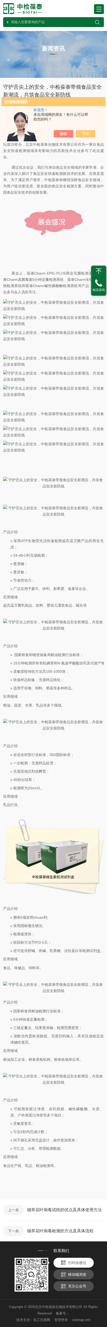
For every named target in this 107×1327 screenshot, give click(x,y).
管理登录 (61, 1320)
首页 (37, 60)
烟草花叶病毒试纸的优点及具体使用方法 (64, 1210)
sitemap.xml (81, 1320)
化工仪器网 (41, 1320)
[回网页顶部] (98, 271)
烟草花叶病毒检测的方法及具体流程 (60, 1231)
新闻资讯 (55, 60)
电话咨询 (98, 290)
